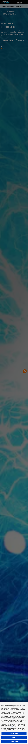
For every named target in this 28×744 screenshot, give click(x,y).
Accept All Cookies (14, 741)
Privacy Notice (19, 726)
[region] (14, 723)
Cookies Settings (14, 733)
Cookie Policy (11, 726)
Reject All (14, 737)
